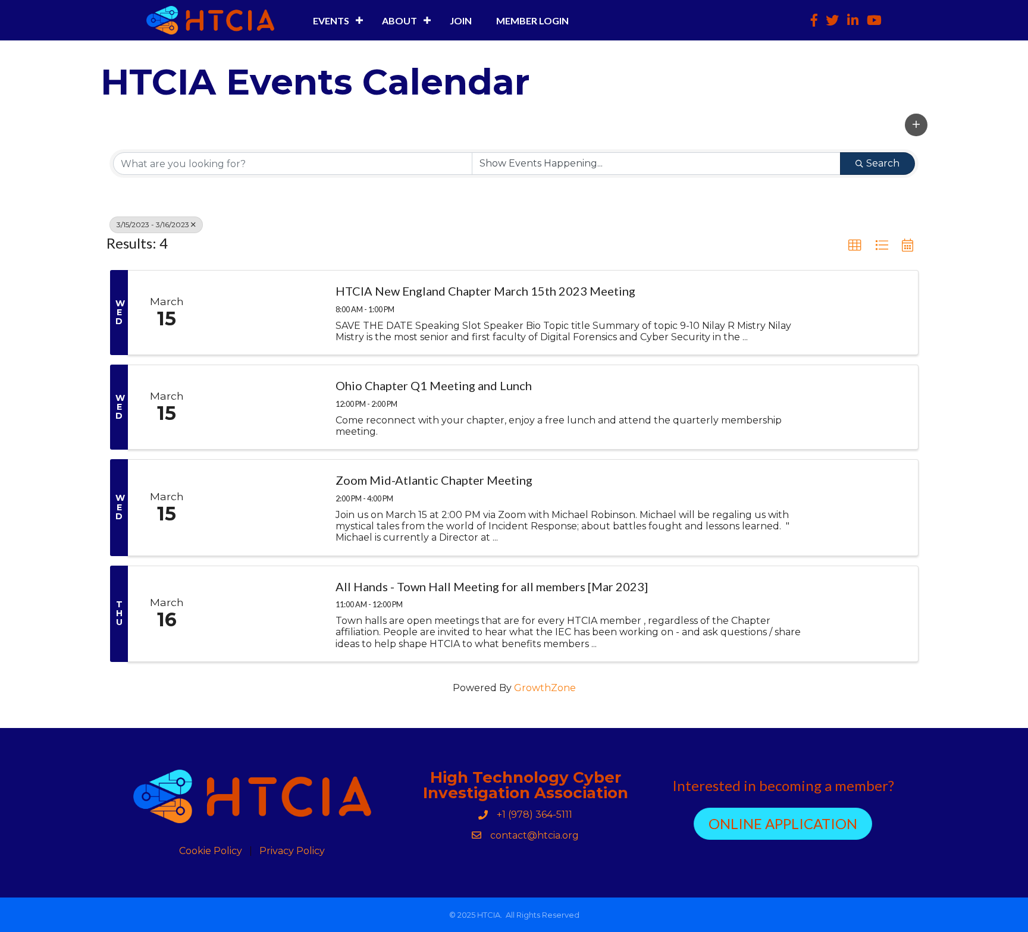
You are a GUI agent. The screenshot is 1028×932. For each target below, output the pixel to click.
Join (461, 20)
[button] (916, 125)
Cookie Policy (210, 851)
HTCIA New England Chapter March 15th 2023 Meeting (485, 291)
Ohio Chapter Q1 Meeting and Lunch (434, 385)
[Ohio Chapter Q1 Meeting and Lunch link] (264, 407)
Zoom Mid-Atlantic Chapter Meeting (434, 480)
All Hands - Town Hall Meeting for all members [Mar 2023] (492, 586)
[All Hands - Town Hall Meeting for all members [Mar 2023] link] (264, 614)
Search (883, 163)
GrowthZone (545, 687)
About (399, 20)
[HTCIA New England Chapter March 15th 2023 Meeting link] (264, 312)
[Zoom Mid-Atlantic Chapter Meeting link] (264, 507)
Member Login (532, 20)
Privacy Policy (292, 851)
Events (331, 20)
